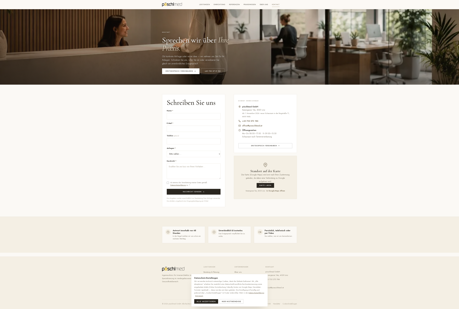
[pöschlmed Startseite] (172, 5)
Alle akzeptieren (206, 301)
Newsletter (276, 304)
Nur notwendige (231, 301)
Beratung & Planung (211, 272)
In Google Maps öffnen (275, 191)
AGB (269, 304)
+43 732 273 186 (250, 121)
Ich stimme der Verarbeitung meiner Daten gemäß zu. (188, 183)
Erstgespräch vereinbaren (179, 71)
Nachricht (171, 161)
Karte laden (265, 185)
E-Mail (170, 123)
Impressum (199, 296)
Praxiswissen (250, 4)
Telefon (173, 135)
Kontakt (276, 4)
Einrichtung (219, 4)
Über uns (264, 4)
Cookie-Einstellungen (290, 304)
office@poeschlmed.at (252, 125)
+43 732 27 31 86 (213, 71)
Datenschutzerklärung (178, 185)
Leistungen (204, 4)
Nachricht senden (192, 192)
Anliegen (171, 148)
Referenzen (234, 4)
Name (170, 110)
